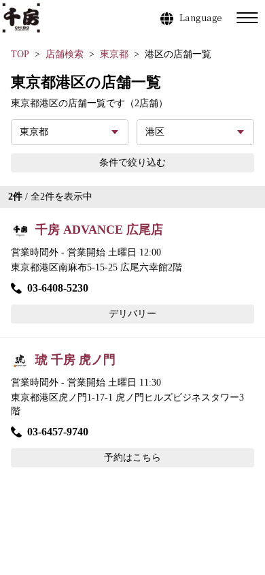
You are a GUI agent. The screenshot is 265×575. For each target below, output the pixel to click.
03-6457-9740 (57, 431)
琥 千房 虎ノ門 (75, 360)
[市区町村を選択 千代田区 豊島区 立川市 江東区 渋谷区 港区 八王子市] (195, 132)
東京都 (114, 54)
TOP (20, 54)
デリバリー (132, 314)
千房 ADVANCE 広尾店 (99, 229)
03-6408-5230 (57, 288)
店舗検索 (65, 54)
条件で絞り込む (132, 162)
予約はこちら (132, 457)
